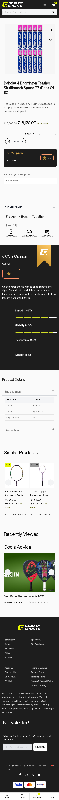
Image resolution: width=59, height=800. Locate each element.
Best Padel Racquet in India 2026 (24, 596)
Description (12, 430)
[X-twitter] (32, 774)
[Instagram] (26, 774)
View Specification (13, 206)
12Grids (10, 770)
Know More (11, 160)
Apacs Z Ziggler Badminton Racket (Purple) (40, 493)
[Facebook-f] (20, 774)
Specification (13, 391)
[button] (50, 40)
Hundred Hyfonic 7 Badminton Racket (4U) (15, 493)
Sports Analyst (16, 602)
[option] (30, 49)
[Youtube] (39, 774)
